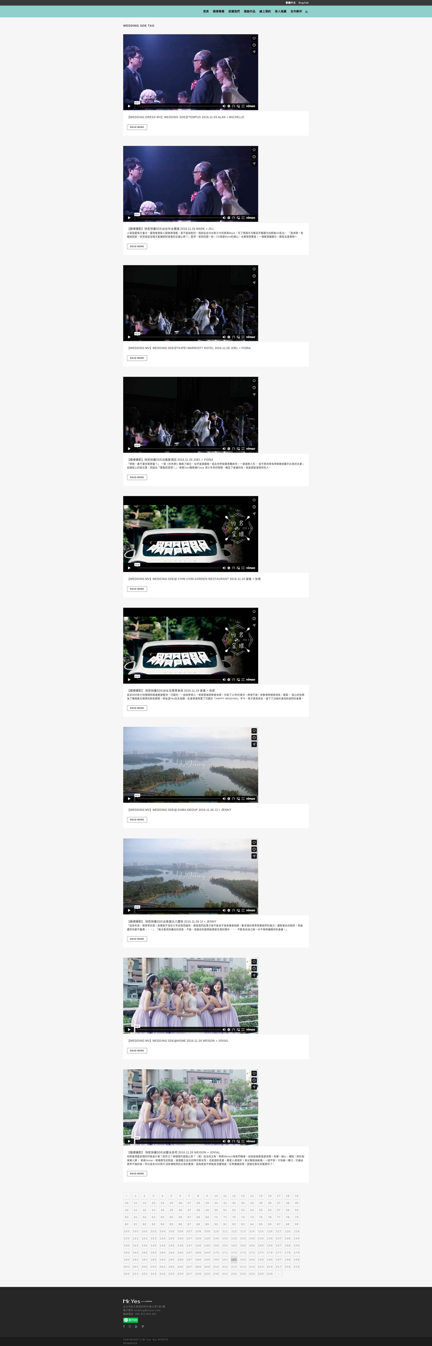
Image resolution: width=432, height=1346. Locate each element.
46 (180, 1210)
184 (162, 1259)
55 (261, 1210)
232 (234, 1273)
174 (252, 1252)
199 (296, 1259)
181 (135, 1259)
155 (261, 1245)
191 (225, 1259)
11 (225, 1196)
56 (270, 1210)
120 (126, 1238)
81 (136, 1224)
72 (234, 1217)
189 (207, 1259)
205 (171, 1266)
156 (270, 1245)
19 (297, 1196)
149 (207, 1245)
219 (296, 1266)
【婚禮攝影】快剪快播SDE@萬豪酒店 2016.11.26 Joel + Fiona (170, 459)
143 (153, 1245)
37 (279, 1203)
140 (126, 1245)
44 (162, 1210)
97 (279, 1224)
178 (287, 1252)
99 (297, 1224)
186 (180, 1259)
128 (198, 1238)
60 (127, 1217)
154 (252, 1245)
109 (207, 1231)
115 (261, 1231)
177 (278, 1252)
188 (198, 1259)
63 (153, 1217)
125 (171, 1238)
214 (252, 1266)
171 (225, 1252)
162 (144, 1252)
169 (207, 1252)
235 (261, 1273)
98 (288, 1224)
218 (287, 1266)
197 (278, 1259)
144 (162, 1245)
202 (144, 1266)
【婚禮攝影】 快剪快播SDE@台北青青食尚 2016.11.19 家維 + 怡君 (171, 690)
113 (243, 1231)
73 (243, 1217)
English (304, 2)
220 (126, 1273)
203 (153, 1266)
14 (252, 1196)
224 (162, 1273)
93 (243, 1224)
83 (153, 1224)
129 (207, 1238)
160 (126, 1252)
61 (136, 1217)
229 (207, 1273)
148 (198, 1245)
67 (189, 1217)
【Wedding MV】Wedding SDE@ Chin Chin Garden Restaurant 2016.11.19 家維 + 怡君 (194, 579)
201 (135, 1266)
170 (216, 1252)
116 (270, 1231)
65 (171, 1217)
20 (127, 1203)
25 (171, 1203)
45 (171, 1210)
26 (180, 1203)
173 (243, 1252)
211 (225, 1266)
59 (297, 1210)
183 (153, 1259)
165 (171, 1252)
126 (180, 1238)
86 (180, 1224)
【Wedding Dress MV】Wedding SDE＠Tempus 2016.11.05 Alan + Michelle (185, 117)
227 (189, 1273)
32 (234, 1203)
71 (225, 1217)
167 (189, 1252)
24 (162, 1203)
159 (296, 1245)
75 (261, 1217)
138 (287, 1238)
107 (189, 1231)
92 (234, 1224)
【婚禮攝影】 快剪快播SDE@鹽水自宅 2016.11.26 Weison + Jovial (173, 1152)
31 (225, 1203)
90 (216, 1224)
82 (144, 1224)
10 (216, 1196)
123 (153, 1238)
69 (207, 1217)
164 (162, 1252)
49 (207, 1210)
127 (189, 1238)
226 (180, 1273)
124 (162, 1238)
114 (252, 1231)
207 (189, 1266)
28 (198, 1203)
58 (288, 1210)
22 (144, 1203)
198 (287, 1259)
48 (198, 1210)
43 (153, 1210)
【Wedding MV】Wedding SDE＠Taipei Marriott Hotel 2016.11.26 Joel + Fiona (189, 348)
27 (189, 1203)
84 (162, 1224)
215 (261, 1266)
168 (198, 1252)
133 (243, 1238)
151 (225, 1245)
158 (287, 1245)
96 (270, 1224)
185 (171, 1259)
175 (261, 1252)
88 (198, 1224)
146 (180, 1245)
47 (189, 1210)
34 (252, 1203)
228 (198, 1273)
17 (279, 1196)
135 (261, 1238)
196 (270, 1259)
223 (153, 1273)
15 (261, 1196)
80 (127, 1224)
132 (234, 1238)
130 (216, 1238)
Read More (137, 127)
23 (153, 1203)
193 (243, 1259)
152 (234, 1245)
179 (296, 1252)
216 (270, 1266)
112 (234, 1231)
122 (144, 1238)
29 (207, 1203)
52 (234, 1210)
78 (288, 1217)
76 (270, 1217)
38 (288, 1203)
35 (261, 1203)
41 (136, 1210)
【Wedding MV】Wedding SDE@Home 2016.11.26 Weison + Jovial (178, 1040)
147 (189, 1245)
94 (252, 1224)
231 (225, 1273)
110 (216, 1231)
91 (225, 1224)
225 (171, 1273)
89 (207, 1224)
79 (297, 1217)
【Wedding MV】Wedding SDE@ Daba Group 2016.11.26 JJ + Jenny (179, 809)
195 (261, 1259)
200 (126, 1266)
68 (198, 1217)
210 (216, 1266)
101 (135, 1231)
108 (198, 1231)
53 (243, 1210)
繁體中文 (291, 2)
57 (279, 1210)
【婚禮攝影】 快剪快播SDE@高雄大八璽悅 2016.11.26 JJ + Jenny (172, 921)
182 (144, 1259)
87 (189, 1224)
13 (243, 1196)
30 (216, 1203)
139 (296, 1238)
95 (261, 1224)
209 (207, 1266)
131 (225, 1238)
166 (180, 1252)
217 (278, 1266)
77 (279, 1217)
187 (189, 1259)
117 (278, 1231)
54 (252, 1210)
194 (252, 1259)
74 (252, 1217)
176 (270, 1252)
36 (270, 1203)
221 (135, 1273)
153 (243, 1245)
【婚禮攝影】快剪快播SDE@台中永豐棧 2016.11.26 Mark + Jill (170, 228)
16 (270, 1196)
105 (171, 1231)
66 (180, 1217)
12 (234, 1196)
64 (162, 1217)
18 (288, 1196)
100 (126, 1231)
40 (127, 1210)
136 (270, 1238)
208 (198, 1266)
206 (180, 1266)
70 (216, 1217)
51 (225, 1210)
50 (216, 1210)
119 (296, 1231)
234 (252, 1273)
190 (216, 1259)
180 (126, 1259)
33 (243, 1203)
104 (162, 1231)
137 (278, 1238)
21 (136, 1203)
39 (297, 1203)
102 (144, 1231)
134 (252, 1238)
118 (287, 1231)
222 (144, 1273)
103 (153, 1231)
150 (216, 1245)
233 (243, 1273)
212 (234, 1266)
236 (270, 1273)
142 (144, 1245)
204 (162, 1266)
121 (135, 1238)
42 (144, 1210)
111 (225, 1231)
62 (144, 1217)
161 (135, 1252)
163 (153, 1252)
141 (135, 1245)
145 (171, 1245)
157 (278, 1245)
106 (180, 1231)
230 (216, 1273)
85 (171, 1224)
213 (243, 1266)
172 (234, 1252)
